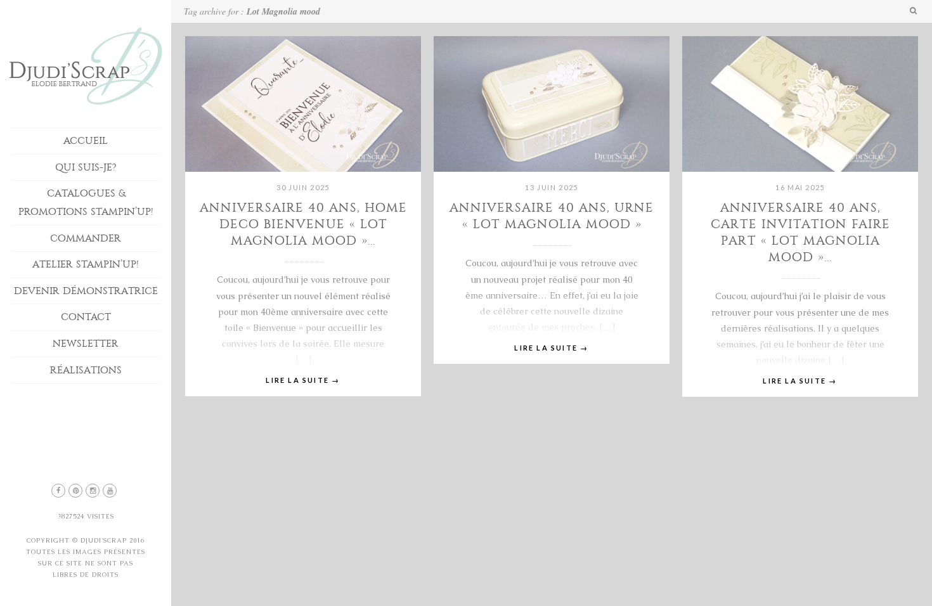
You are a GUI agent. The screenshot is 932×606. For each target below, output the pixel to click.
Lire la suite (303, 380)
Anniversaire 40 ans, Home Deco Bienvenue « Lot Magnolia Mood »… (303, 224)
